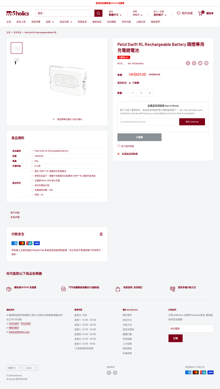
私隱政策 (127, 353)
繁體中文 (12, 368)
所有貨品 (17, 32)
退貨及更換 (128, 329)
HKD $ (29, 368)
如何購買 (111, 21)
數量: (120, 92)
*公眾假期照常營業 (83, 348)
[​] (194, 63)
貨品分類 (64, 21)
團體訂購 (127, 334)
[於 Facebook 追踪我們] (109, 372)
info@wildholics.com (19, 332)
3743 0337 (26, 323)
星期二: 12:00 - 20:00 (85, 324)
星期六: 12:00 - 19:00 (84, 343)
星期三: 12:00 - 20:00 (85, 329)
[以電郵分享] (206, 63)
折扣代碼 (126, 21)
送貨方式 (127, 319)
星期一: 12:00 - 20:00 (85, 319)
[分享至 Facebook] (188, 63)
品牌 (48, 21)
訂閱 (175, 338)
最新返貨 (96, 21)
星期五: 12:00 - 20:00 (85, 338)
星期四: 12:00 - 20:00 (85, 334)
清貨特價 (35, 21)
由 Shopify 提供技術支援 (16, 379)
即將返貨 (82, 21)
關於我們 (127, 315)
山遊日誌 (140, 21)
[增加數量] (149, 93)
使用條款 (127, 348)
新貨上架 (21, 21)
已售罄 (139, 137)
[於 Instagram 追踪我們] (115, 372)
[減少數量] (132, 93)
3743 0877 (14, 323)
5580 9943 (14, 327)
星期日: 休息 (80, 315)
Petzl (120, 63)
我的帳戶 (159, 14)
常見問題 (127, 338)
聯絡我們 (155, 21)
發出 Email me (192, 121)
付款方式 (127, 324)
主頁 (8, 21)
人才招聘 (127, 343)
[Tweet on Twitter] (200, 63)
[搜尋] (98, 13)
